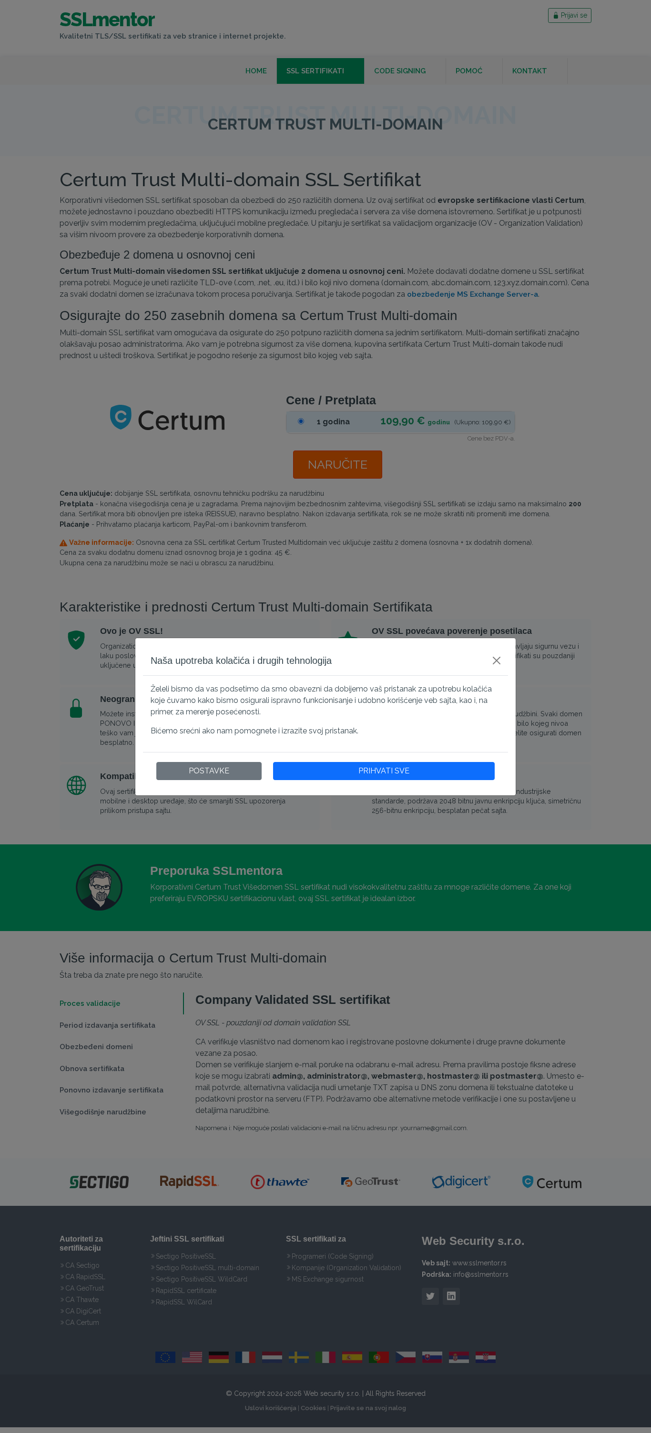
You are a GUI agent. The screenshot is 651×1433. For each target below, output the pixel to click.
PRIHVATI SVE (383, 770)
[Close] (496, 660)
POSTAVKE (209, 770)
